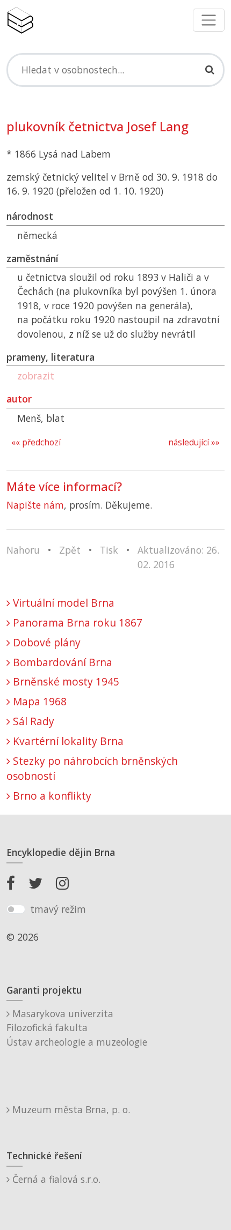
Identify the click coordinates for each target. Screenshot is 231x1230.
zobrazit (35, 375)
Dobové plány (45, 642)
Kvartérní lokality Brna (67, 741)
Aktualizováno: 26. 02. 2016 (178, 556)
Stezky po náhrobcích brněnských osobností (92, 769)
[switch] (15, 909)
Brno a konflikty (50, 795)
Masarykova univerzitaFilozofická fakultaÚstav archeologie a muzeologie (76, 1027)
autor (19, 398)
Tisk (109, 549)
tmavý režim (58, 909)
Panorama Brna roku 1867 (76, 622)
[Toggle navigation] (209, 20)
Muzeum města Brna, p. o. (70, 1109)
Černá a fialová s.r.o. (55, 1179)
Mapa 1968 (38, 701)
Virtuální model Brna (62, 602)
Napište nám (35, 504)
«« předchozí (36, 442)
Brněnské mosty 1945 (64, 681)
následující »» (194, 442)
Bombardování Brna (61, 662)
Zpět (70, 549)
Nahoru (23, 549)
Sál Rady (32, 721)
